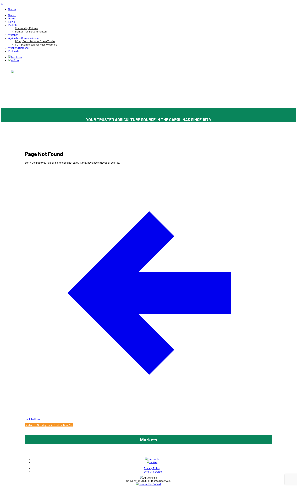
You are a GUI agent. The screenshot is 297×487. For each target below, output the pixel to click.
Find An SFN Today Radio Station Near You (49, 425)
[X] (13, 60)
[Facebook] (15, 57)
